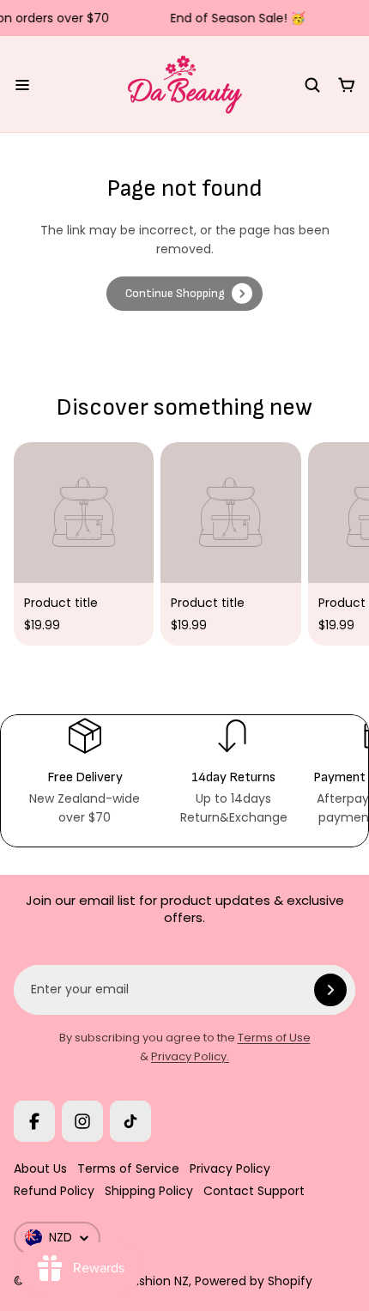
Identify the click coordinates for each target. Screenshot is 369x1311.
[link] (184, 293)
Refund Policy (54, 1190)
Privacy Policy (230, 1168)
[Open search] (312, 85)
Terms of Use (274, 1037)
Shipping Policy (149, 1190)
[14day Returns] (233, 771)
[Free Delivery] (84, 771)
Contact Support (254, 1190)
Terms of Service (128, 1168)
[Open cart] (347, 85)
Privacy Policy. (190, 1056)
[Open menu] (22, 85)
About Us (40, 1168)
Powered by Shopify (253, 1281)
